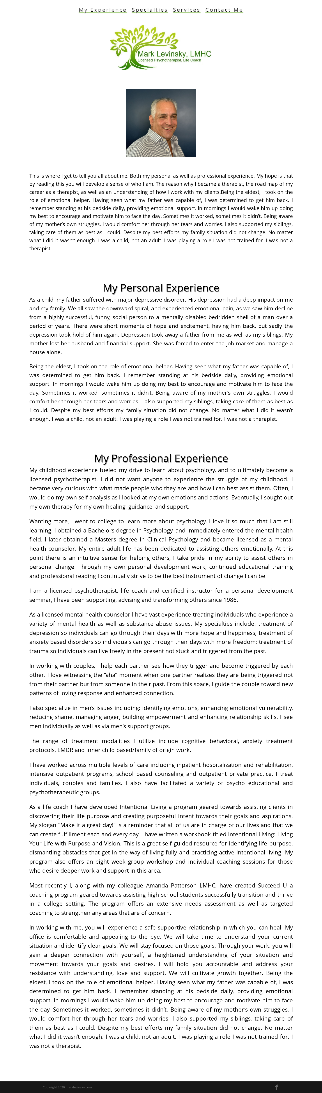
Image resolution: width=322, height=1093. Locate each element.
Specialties (150, 10)
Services (187, 10)
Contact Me (224, 10)
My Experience (103, 10)
